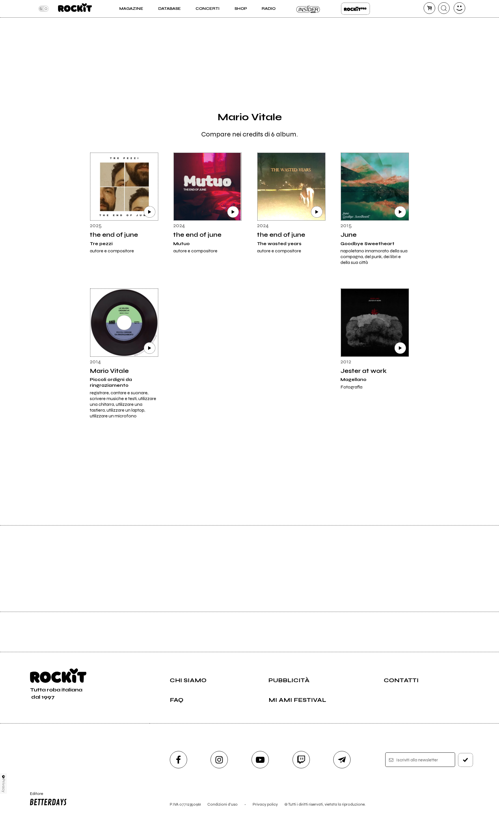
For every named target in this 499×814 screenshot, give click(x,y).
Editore (34, 796)
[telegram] (342, 759)
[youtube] (260, 759)
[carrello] (429, 8)
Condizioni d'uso (222, 804)
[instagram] (219, 759)
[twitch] (301, 759)
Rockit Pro (355, 9)
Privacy (3, 785)
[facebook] (178, 759)
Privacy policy (265, 804)
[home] (75, 8)
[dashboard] (459, 8)
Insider (308, 8)
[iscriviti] (465, 760)
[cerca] (444, 8)
